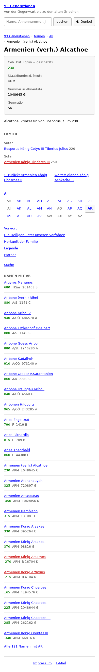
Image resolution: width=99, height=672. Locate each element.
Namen (39, 36)
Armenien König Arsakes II (25, 526)
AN (49, 208)
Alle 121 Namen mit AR (23, 646)
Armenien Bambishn (21, 511)
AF (60, 201)
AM (39, 208)
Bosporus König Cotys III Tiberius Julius (36, 149)
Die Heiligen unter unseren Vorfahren (34, 235)
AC (29, 201)
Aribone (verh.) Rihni (21, 298)
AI (90, 201)
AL (29, 208)
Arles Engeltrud (16, 420)
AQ (79, 208)
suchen (62, 21)
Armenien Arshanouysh (23, 481)
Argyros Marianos (18, 282)
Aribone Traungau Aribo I (24, 389)
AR (90, 208)
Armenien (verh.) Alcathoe (25, 465)
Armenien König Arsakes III (26, 542)
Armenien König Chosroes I (26, 587)
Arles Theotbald (17, 450)
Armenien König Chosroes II (27, 603)
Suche (9, 265)
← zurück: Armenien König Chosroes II (25, 177)
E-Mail (61, 663)
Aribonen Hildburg (19, 404)
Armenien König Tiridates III (27, 162)
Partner (10, 255)
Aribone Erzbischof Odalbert (27, 328)
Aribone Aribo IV (17, 313)
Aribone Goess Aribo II (22, 343)
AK (19, 208)
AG (69, 201)
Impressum (42, 663)
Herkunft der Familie (21, 241)
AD (39, 201)
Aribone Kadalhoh (18, 359)
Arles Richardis (16, 435)
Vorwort (10, 228)
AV (39, 216)
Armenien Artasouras (21, 496)
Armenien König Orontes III (26, 633)
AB (19, 201)
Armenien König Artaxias (24, 572)
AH (79, 201)
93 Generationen (19, 6)
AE (49, 201)
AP (70, 208)
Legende (11, 248)
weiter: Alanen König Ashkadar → (72, 177)
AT (19, 216)
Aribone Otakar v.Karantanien (28, 374)
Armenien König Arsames (25, 557)
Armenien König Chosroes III (27, 618)
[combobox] (28, 21)
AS (9, 216)
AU (29, 216)
